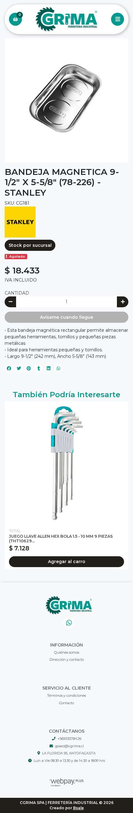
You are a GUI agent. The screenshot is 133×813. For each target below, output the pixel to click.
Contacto (66, 703)
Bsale (78, 808)
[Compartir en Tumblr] (38, 368)
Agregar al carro (66, 561)
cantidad (17, 293)
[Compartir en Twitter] (19, 368)
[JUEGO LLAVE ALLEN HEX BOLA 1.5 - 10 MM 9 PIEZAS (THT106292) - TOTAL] (66, 463)
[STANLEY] (20, 221)
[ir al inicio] (69, 605)
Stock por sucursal (30, 245)
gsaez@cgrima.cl (69, 746)
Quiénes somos (66, 652)
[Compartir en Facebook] (9, 368)
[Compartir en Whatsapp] (58, 368)
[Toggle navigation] (117, 19)
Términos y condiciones (66, 695)
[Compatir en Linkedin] (48, 368)
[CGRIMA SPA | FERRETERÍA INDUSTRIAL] (66, 19)
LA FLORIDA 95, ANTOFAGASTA (69, 753)
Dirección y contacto (66, 659)
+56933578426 (69, 738)
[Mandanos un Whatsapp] (69, 623)
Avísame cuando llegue (66, 317)
